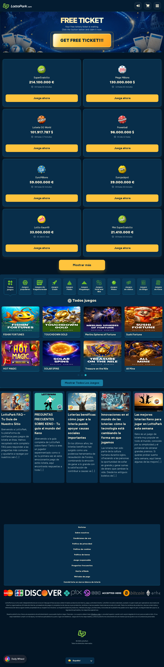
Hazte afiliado (82, 571)
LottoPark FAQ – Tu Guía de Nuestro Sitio (13, 419)
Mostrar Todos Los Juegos (82, 382)
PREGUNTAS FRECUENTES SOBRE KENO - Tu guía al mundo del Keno (48, 424)
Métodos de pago (82, 577)
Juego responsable (82, 560)
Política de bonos (82, 555)
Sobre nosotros (82, 533)
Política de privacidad (82, 544)
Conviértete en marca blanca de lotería (82, 582)
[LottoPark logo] (17, 6)
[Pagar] (148, 6)
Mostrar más (82, 265)
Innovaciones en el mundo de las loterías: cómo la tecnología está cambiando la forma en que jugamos (115, 428)
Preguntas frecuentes (82, 566)
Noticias (82, 527)
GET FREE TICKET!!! (82, 40)
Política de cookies (82, 549)
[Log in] (138, 6)
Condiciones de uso (82, 538)
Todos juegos (84, 300)
